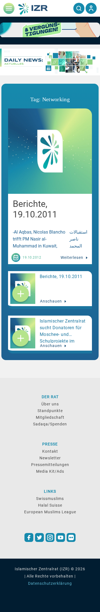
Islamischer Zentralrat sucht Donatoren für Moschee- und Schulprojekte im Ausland (63, 330)
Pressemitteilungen (50, 464)
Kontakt (50, 451)
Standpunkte (50, 410)
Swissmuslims (50, 498)
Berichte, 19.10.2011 (61, 276)
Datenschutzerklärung (50, 583)
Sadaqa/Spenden (50, 424)
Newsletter (50, 458)
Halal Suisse (50, 505)
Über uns (50, 404)
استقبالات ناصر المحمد (78, 239)
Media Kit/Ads (50, 471)
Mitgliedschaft (50, 417)
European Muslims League (50, 512)
